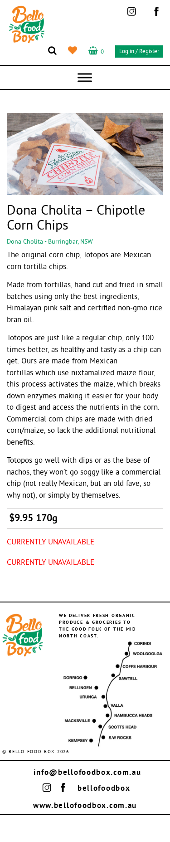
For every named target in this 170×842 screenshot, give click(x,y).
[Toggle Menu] (85, 77)
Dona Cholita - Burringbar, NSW (50, 242)
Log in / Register (139, 51)
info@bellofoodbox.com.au (87, 773)
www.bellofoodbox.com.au (85, 806)
